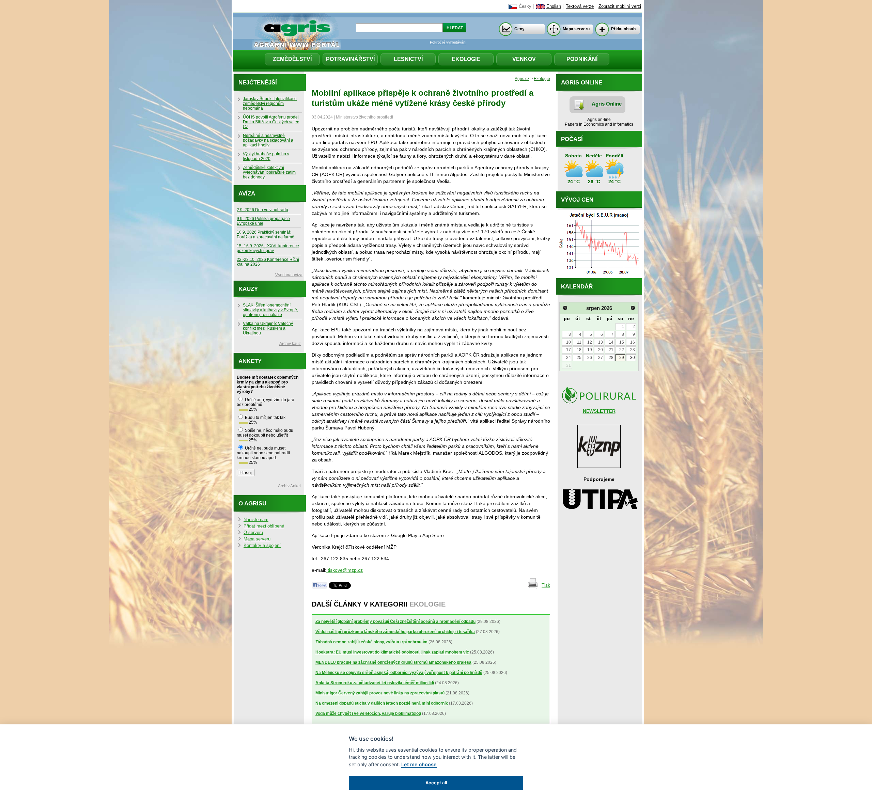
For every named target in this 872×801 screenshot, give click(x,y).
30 (632, 357)
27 (600, 357)
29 (621, 357)
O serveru (253, 532)
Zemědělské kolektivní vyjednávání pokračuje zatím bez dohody (269, 172)
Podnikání (581, 59)
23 (632, 349)
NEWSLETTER (599, 411)
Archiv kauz (290, 343)
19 (589, 349)
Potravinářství (350, 59)
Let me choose (419, 764)
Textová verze (580, 6)
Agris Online (607, 104)
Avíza (246, 193)
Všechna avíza (288, 274)
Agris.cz (522, 78)
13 (600, 342)
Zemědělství (292, 59)
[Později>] (633, 308)
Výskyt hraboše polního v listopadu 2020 (266, 156)
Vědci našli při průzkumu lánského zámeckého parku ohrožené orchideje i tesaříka (395, 631)
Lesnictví (408, 59)
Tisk (546, 585)
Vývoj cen (577, 200)
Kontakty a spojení (262, 545)
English (553, 6)
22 (621, 349)
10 (568, 342)
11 (579, 342)
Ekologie (466, 59)
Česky (525, 6)
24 (568, 357)
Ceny (519, 29)
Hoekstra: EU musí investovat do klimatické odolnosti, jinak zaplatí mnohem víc (392, 652)
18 (579, 349)
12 (589, 342)
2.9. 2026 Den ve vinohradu (262, 209)
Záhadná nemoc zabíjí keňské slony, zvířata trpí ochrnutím (371, 642)
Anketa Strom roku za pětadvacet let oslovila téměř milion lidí (374, 682)
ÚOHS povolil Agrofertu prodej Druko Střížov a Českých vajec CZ (271, 122)
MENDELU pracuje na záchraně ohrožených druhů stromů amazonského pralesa (393, 662)
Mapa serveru (576, 29)
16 (632, 342)
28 (611, 357)
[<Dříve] (565, 308)
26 (589, 357)
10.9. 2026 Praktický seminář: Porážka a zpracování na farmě (265, 234)
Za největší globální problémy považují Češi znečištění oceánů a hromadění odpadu (395, 621)
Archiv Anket (289, 486)
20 (600, 349)
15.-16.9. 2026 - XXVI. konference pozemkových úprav (268, 248)
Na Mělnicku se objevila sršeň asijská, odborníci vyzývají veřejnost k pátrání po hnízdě (398, 672)
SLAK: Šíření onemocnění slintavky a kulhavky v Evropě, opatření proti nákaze (270, 310)
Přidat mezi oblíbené (264, 526)
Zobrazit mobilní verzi (619, 6)
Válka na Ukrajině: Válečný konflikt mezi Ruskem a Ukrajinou (268, 328)
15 (621, 342)
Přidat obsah (623, 29)
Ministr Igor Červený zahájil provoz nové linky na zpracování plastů (380, 693)
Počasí (572, 139)
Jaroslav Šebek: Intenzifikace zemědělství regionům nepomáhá (270, 103)
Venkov (524, 59)
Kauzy (248, 289)
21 (611, 349)
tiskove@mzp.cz (344, 570)
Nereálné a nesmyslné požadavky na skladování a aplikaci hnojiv (268, 140)
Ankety (250, 361)
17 (568, 349)
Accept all (436, 782)
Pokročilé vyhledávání (448, 42)
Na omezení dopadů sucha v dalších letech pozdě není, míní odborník (381, 703)
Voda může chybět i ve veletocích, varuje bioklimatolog (368, 713)
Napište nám (256, 519)
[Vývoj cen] (599, 276)
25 (579, 357)
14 (611, 342)
